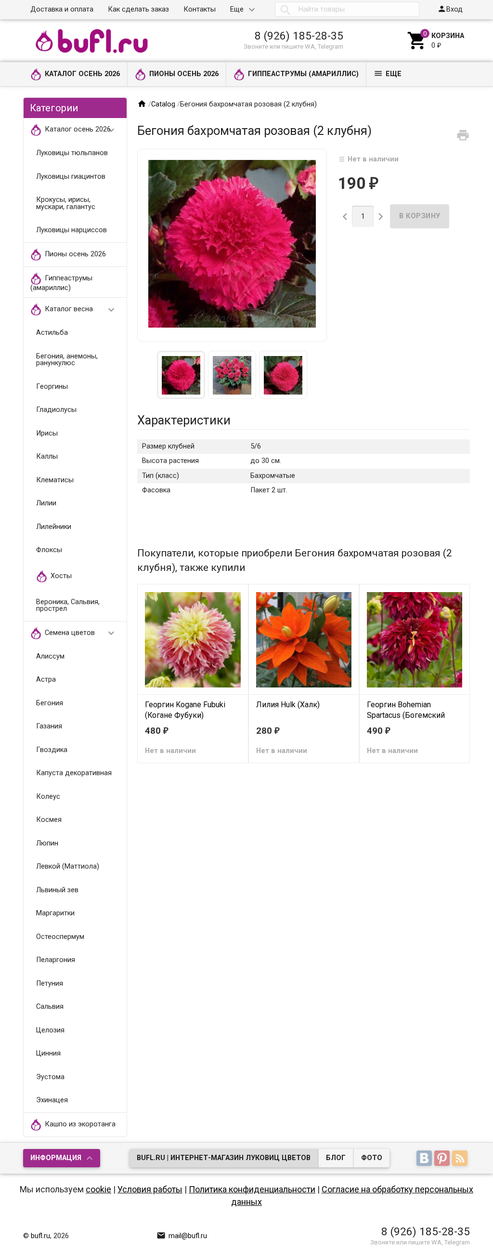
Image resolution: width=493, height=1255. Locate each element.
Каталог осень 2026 (82, 74)
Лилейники (53, 527)
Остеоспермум (60, 937)
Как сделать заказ (138, 9)
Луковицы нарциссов (71, 230)
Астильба (52, 333)
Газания (49, 726)
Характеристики (184, 420)
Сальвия (50, 1007)
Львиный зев (57, 890)
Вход (450, 8)
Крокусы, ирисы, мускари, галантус (65, 203)
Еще (237, 9)
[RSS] (461, 1159)
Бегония (49, 703)
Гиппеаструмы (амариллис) (303, 74)
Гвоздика (51, 750)
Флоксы (49, 550)
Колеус (48, 797)
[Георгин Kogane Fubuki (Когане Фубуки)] (192, 639)
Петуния (49, 983)
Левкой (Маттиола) (67, 866)
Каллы (47, 456)
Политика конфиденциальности (252, 1189)
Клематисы (55, 480)
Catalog (163, 104)
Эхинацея (52, 1100)
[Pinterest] (443, 1159)
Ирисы (47, 433)
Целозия (50, 1030)
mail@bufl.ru (181, 1236)
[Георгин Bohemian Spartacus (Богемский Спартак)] (414, 639)
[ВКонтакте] (425, 1159)
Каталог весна (81, 310)
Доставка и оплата (61, 9)
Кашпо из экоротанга (80, 1124)
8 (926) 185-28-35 (299, 35)
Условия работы (149, 1189)
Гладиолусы (56, 410)
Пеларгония (55, 960)
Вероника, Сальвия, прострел (68, 605)
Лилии (46, 503)
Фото (371, 1158)
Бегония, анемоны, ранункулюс (67, 360)
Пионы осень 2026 (184, 74)
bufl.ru (40, 1236)
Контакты (199, 9)
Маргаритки (55, 913)
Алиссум (50, 656)
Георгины (52, 387)
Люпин (47, 843)
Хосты (61, 576)
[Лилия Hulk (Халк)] (303, 639)
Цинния (48, 1053)
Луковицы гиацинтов (70, 176)
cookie (98, 1189)
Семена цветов (81, 633)
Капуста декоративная (74, 773)
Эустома (50, 1077)
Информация (55, 1158)
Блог (336, 1158)
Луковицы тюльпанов (72, 153)
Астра (46, 679)
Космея (49, 820)
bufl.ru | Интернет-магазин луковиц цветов (224, 1158)
